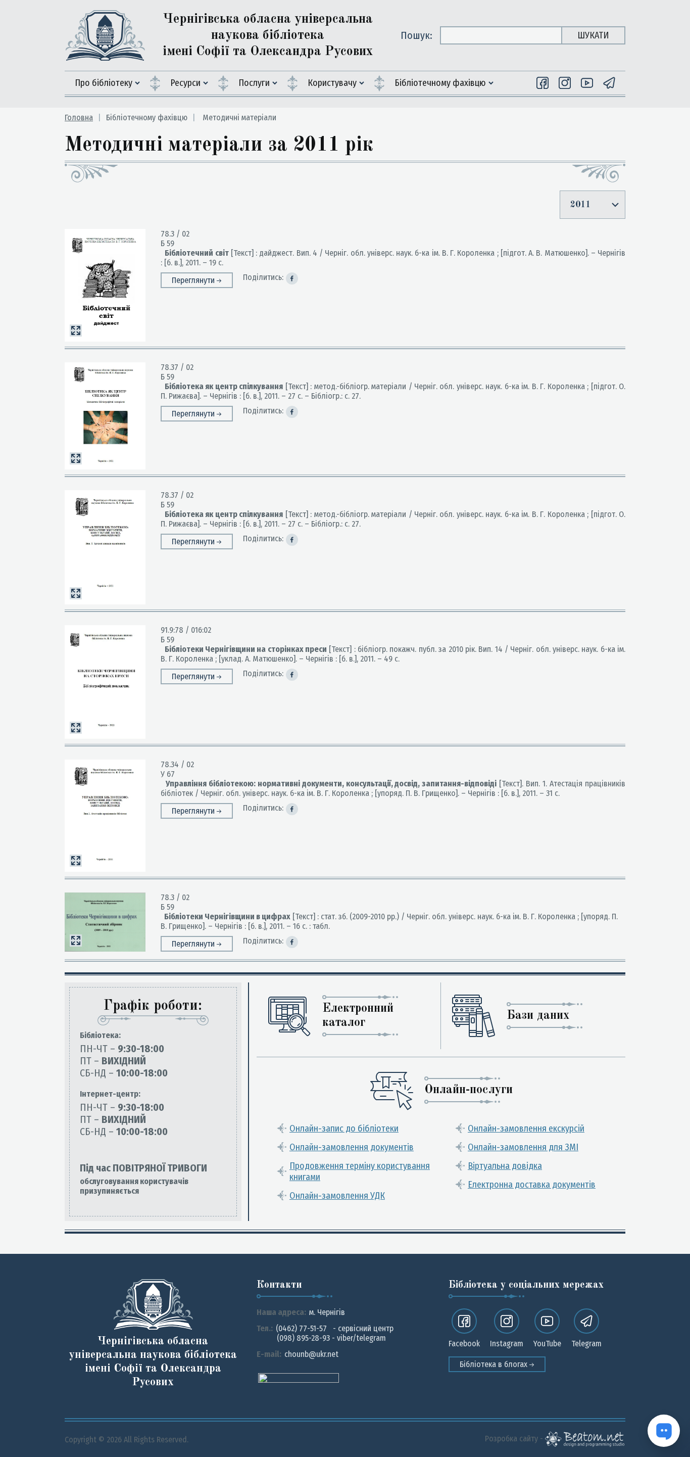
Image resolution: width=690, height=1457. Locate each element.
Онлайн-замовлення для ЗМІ (523, 1147)
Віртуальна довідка (505, 1165)
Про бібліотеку (103, 82)
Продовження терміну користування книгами (359, 1171)
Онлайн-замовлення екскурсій (526, 1128)
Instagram (506, 1343)
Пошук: (416, 35)
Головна (79, 117)
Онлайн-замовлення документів (351, 1147)
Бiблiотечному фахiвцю (440, 82)
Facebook (464, 1343)
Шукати (593, 35)
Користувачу (332, 82)
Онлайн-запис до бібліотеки (344, 1128)
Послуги (254, 82)
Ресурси (185, 82)
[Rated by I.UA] (298, 1377)
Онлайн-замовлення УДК (337, 1195)
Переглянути (194, 280)
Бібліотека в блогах (494, 1364)
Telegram (586, 1343)
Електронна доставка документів (532, 1184)
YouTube (547, 1343)
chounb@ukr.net (311, 1354)
